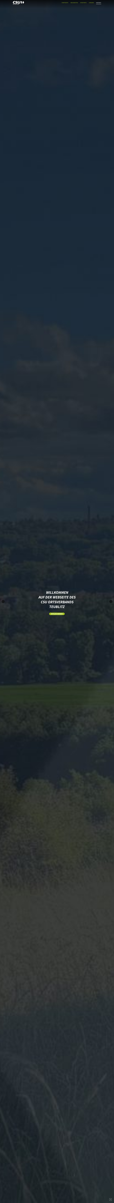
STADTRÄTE (83, 2)
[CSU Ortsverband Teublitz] (18, 2)
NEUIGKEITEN (74, 2)
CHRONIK (91, 2)
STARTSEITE (65, 2)
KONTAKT (98, 2)
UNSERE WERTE (57, 614)
